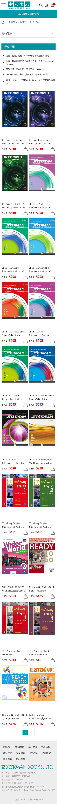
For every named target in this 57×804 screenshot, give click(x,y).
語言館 (23, 22)
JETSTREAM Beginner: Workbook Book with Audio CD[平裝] (40, 463)
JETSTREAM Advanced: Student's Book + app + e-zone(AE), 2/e (14, 335)
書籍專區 (13, 22)
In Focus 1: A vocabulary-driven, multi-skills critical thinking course (41, 143)
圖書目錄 (7, 759)
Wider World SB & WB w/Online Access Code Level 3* (13, 590)
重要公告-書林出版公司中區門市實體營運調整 (28, 14)
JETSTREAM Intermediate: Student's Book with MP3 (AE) (12, 463)
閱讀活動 (45, 747)
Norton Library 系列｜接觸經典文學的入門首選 (27, 74)
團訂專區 (32, 747)
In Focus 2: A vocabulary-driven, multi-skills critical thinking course (14, 143)
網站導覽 (20, 759)
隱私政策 (33, 753)
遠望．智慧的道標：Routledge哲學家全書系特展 (27, 56)
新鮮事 (7, 747)
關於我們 (7, 753)
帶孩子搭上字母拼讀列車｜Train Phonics (24, 69)
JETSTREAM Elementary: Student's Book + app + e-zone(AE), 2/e (41, 399)
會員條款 (46, 753)
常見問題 (20, 753)
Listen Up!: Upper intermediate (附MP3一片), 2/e (42, 718)
